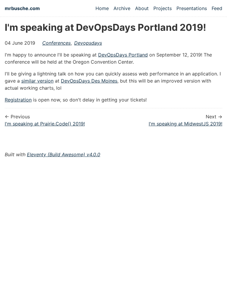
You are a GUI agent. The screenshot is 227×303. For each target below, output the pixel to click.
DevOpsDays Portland (123, 55)
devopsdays (88, 43)
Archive (122, 8)
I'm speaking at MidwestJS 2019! (185, 124)
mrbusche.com (22, 8)
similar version (37, 81)
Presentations (191, 8)
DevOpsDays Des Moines (89, 81)
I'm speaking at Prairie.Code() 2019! (45, 124)
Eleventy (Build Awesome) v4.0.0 (63, 154)
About (142, 8)
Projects (162, 8)
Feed (217, 8)
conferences (56, 43)
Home (102, 8)
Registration (18, 100)
